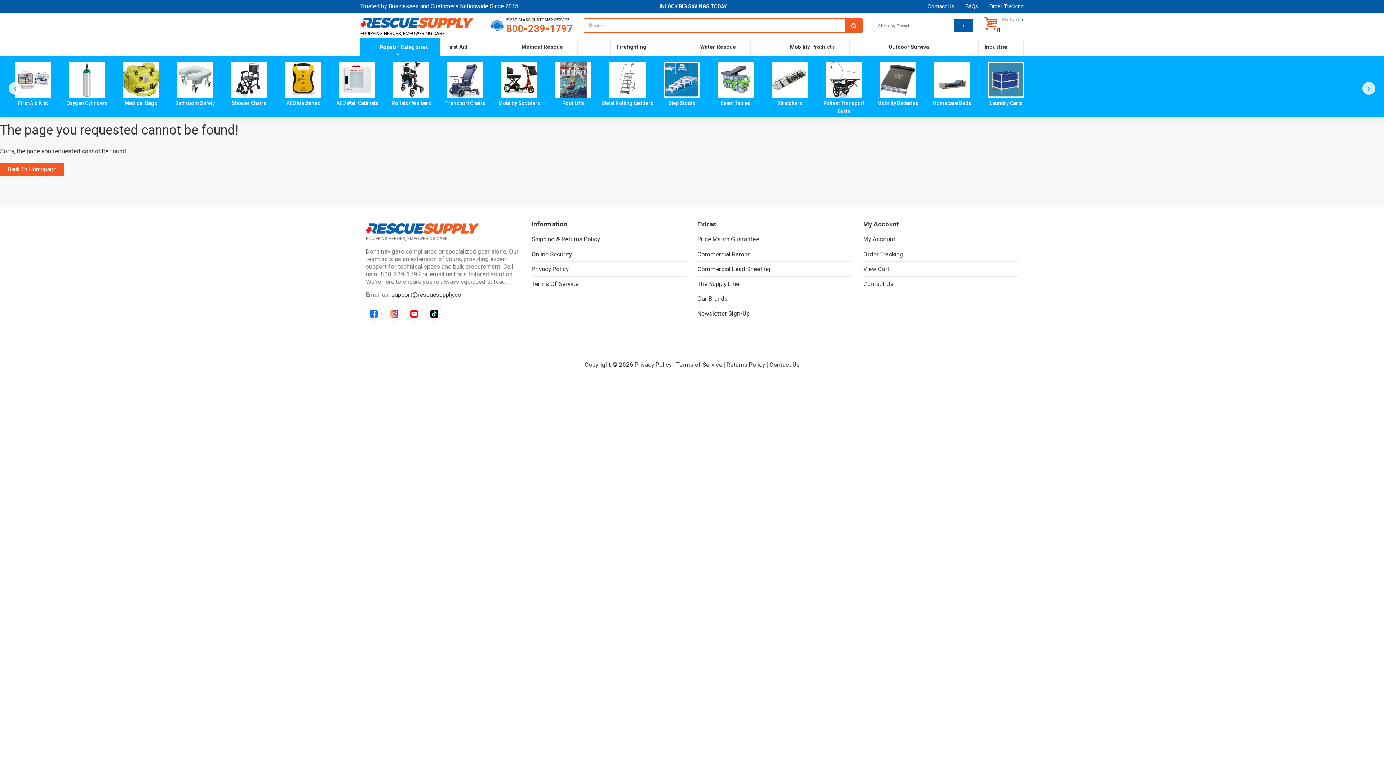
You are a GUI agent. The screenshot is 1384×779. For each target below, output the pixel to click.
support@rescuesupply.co (426, 294)
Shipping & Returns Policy (566, 239)
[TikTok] (434, 314)
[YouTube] (414, 314)
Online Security (552, 254)
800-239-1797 (539, 29)
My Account (879, 239)
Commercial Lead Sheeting (734, 269)
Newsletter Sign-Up (723, 313)
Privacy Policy (550, 269)
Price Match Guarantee (728, 239)
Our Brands (712, 298)
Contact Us (941, 6)
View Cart (876, 269)
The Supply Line (718, 283)
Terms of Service (555, 283)
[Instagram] (394, 314)
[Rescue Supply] (420, 23)
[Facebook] (374, 314)
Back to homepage (32, 169)
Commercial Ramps (724, 254)
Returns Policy (746, 364)
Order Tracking (1006, 6)
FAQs (972, 6)
